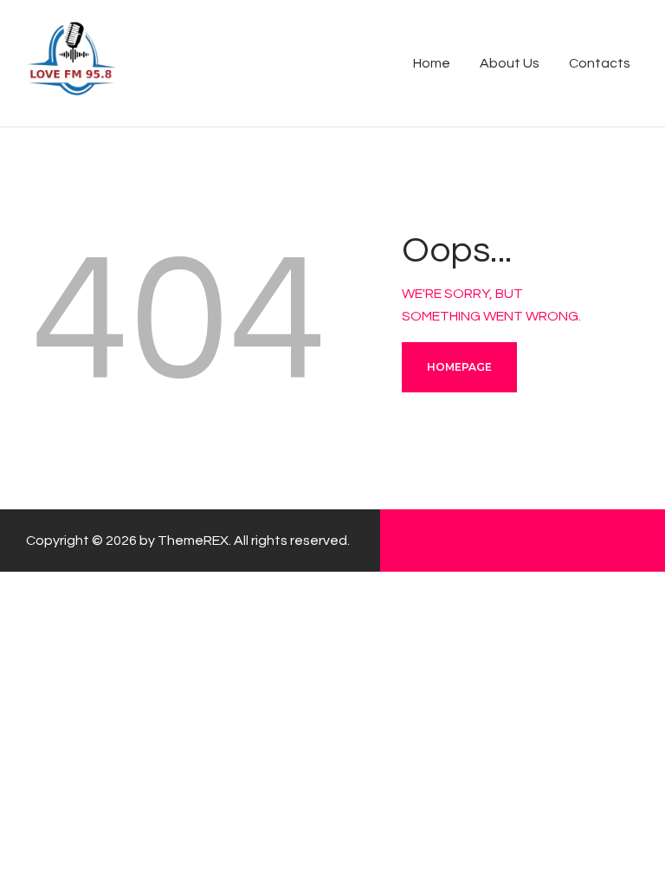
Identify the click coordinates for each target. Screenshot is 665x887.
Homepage (459, 366)
